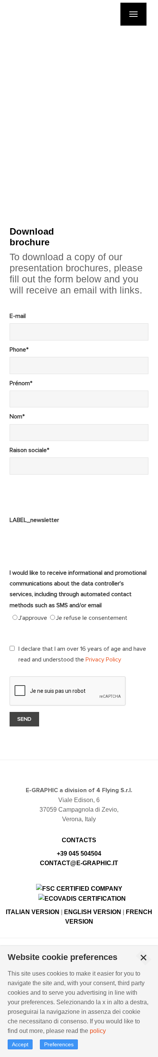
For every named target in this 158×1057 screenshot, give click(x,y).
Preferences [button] (59, 1044)
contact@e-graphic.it (79, 863)
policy (98, 1031)
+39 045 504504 (79, 853)
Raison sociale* (29, 450)
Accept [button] (20, 1044)
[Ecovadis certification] (82, 898)
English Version (92, 912)
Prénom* (21, 383)
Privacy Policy (103, 660)
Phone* (19, 350)
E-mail (18, 316)
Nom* (17, 416)
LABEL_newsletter (34, 520)
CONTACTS (79, 840)
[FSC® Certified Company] (79, 888)
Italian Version (32, 912)
